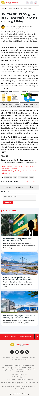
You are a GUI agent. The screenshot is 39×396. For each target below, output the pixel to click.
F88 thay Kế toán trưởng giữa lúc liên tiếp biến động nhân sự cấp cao (18, 240)
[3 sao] (32, 181)
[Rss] (27, 352)
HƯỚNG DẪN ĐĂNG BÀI (19, 359)
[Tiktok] (22, 352)
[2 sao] (29, 181)
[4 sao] (34, 181)
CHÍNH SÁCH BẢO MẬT (29, 357)
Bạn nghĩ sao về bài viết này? (10, 181)
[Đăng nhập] (35, 2)
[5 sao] (36, 181)
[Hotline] (27, 2)
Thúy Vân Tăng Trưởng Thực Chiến (22, 26)
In (32, 187)
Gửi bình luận (8, 202)
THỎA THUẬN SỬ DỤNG (10, 357)
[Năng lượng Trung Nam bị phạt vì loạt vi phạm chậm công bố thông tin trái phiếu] (19, 263)
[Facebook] (12, 352)
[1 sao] (27, 181)
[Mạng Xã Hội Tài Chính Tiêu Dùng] (9, 3)
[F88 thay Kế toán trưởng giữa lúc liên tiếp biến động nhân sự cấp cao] (19, 225)
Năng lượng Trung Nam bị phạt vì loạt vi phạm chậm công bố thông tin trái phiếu (17, 278)
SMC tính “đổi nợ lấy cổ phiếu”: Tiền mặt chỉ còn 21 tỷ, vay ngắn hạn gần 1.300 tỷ (19, 317)
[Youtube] (17, 352)
